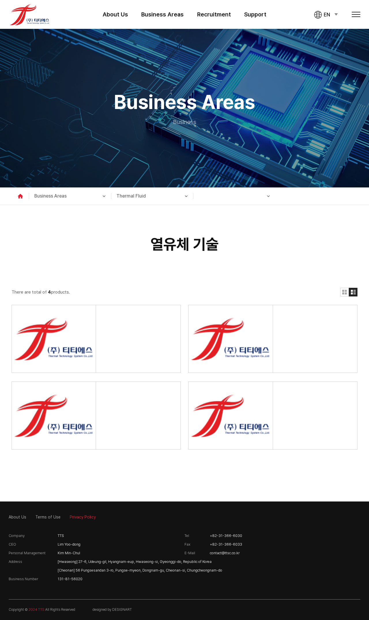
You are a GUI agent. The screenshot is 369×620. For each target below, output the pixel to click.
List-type (353, 292)
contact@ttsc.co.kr (225, 553)
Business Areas (162, 14)
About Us (115, 14)
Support (255, 14)
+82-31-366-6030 (226, 535)
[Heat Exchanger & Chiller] (96, 339)
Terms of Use (48, 517)
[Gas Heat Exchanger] (273, 339)
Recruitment (214, 14)
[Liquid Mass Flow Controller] (96, 415)
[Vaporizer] (273, 415)
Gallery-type (344, 292)
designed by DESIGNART (112, 610)
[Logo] (30, 14)
